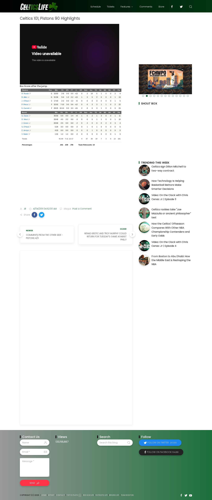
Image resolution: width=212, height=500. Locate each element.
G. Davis (25, 116)
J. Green (25, 123)
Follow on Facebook (162, 452)
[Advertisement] (76, 180)
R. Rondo (25, 94)
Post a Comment (82, 208)
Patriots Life (101, 495)
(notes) (30, 94)
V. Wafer (25, 134)
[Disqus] (76, 296)
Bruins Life (114, 495)
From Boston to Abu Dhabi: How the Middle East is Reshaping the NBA (171, 260)
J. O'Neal (25, 101)
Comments (146, 6)
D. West (25, 119)
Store (161, 6)
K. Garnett (25, 108)
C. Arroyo (25, 130)
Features (125, 6)
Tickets (110, 6)
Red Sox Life (88, 495)
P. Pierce (25, 104)
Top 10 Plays (72, 495)
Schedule (95, 6)
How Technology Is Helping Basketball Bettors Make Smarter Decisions (167, 185)
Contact (60, 495)
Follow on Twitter (162, 442)
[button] (34, 215)
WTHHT (51, 495)
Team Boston (127, 495)
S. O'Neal (25, 127)
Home (44, 495)
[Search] (190, 6)
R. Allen (24, 97)
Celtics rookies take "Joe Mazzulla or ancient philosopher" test (171, 213)
